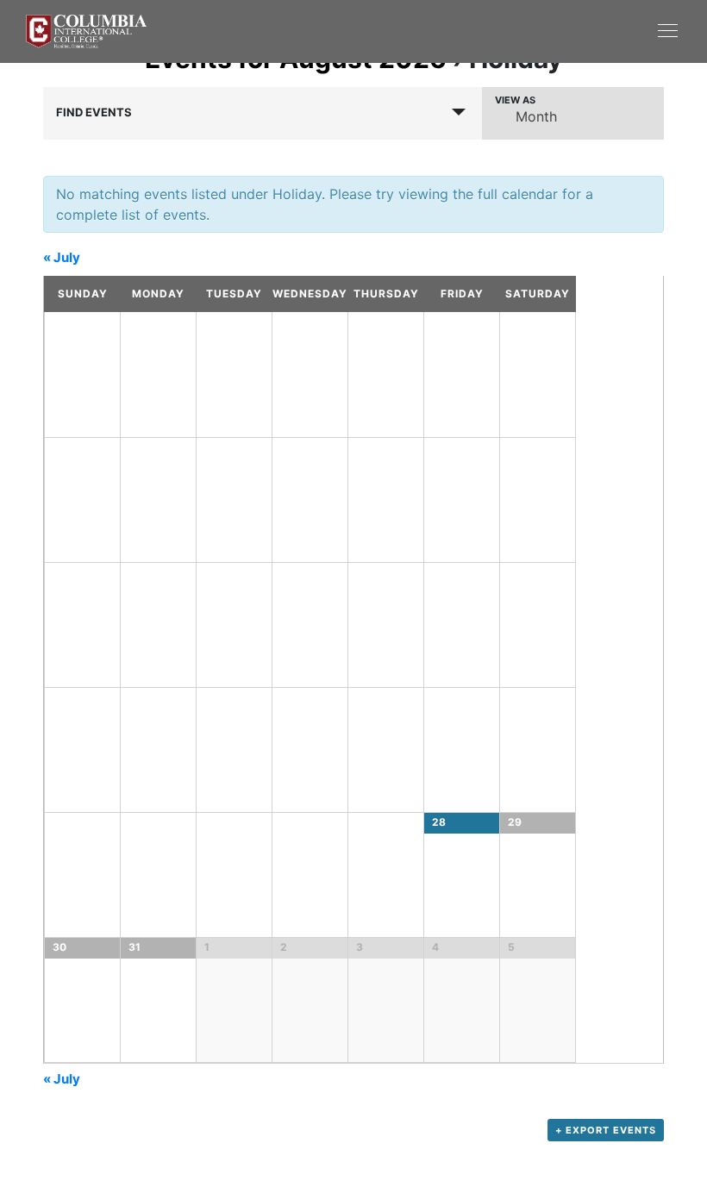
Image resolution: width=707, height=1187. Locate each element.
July (61, 257)
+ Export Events (605, 1130)
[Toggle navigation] (517, 30)
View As (515, 100)
